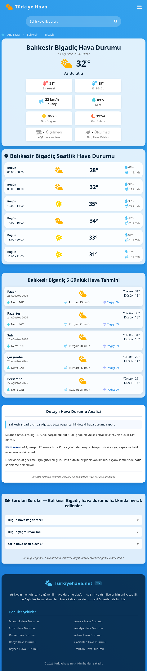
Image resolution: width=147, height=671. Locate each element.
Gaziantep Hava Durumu (90, 642)
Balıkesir (32, 34)
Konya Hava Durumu (22, 642)
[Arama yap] (116, 21)
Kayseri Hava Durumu (23, 649)
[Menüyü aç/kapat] (139, 6)
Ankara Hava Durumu (88, 621)
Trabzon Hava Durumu (89, 649)
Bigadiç (49, 34)
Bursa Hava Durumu (22, 635)
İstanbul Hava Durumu (24, 621)
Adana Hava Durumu (87, 635)
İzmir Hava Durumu (22, 628)
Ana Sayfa (13, 34)
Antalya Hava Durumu (88, 628)
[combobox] (73, 21)
